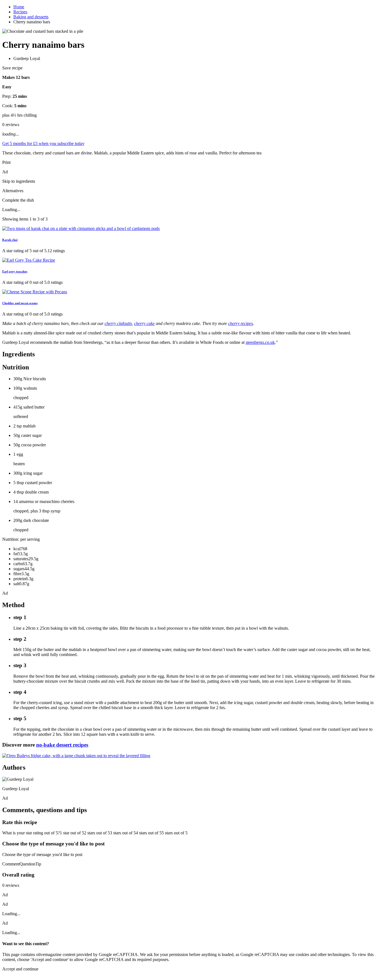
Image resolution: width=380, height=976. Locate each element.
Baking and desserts (30, 16)
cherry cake (144, 323)
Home (18, 6)
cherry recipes (240, 323)
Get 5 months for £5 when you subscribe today (43, 143)
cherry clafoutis (118, 323)
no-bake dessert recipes (62, 745)
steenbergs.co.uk (260, 342)
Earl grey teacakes (14, 271)
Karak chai (10, 239)
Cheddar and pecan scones (20, 303)
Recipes (20, 11)
